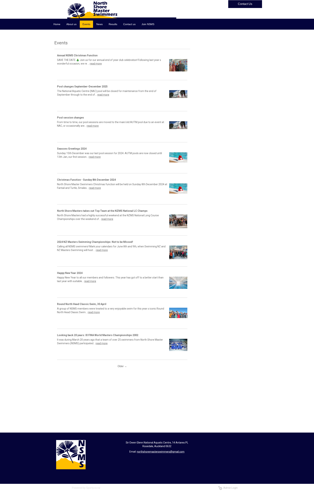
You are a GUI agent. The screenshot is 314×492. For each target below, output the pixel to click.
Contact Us (245, 3)
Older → (122, 366)
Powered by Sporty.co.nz (86, 487)
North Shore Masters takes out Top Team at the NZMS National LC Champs (102, 210)
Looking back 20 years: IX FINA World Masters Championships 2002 (97, 335)
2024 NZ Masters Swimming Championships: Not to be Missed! (95, 241)
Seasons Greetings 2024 (71, 148)
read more (96, 63)
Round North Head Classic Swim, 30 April (81, 304)
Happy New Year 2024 (69, 273)
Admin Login (230, 487)
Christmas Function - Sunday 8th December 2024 (86, 179)
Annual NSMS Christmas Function (77, 55)
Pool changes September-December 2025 (82, 86)
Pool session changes (70, 117)
